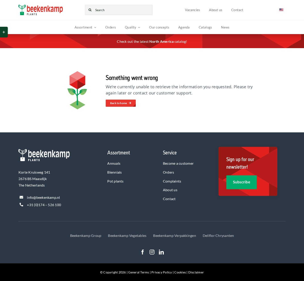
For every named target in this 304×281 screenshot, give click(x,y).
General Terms (139, 272)
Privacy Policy (161, 272)
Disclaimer (196, 272)
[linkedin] (161, 252)
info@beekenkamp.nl (43, 197)
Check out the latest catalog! (152, 41)
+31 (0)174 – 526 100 (44, 205)
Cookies (180, 272)
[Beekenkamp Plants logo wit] (44, 151)
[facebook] (142, 252)
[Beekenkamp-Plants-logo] (40, 6)
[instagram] (152, 252)
